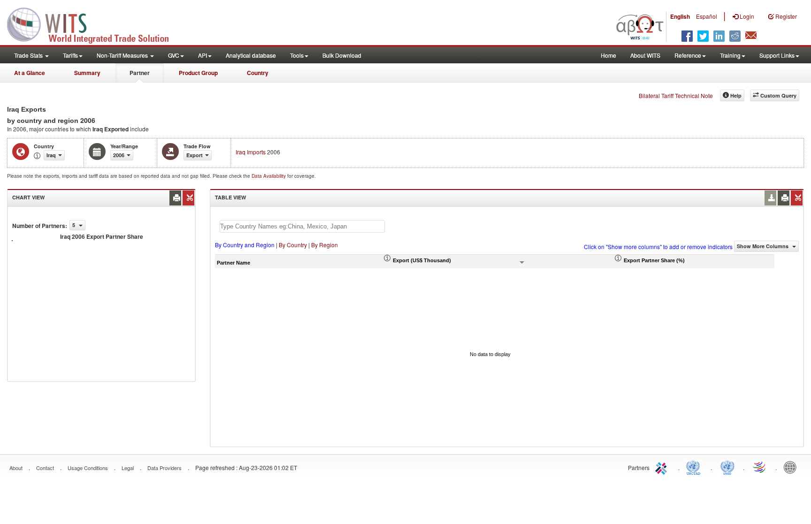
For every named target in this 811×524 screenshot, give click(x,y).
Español (706, 16)
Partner (140, 72)
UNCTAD (695, 466)
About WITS (645, 55)
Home (608, 55)
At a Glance (29, 72)
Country (257, 72)
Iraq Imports (251, 152)
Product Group (198, 72)
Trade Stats (29, 55)
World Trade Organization (759, 466)
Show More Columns (763, 246)
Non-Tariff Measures (123, 55)
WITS (94, 23)
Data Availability (269, 176)
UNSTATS (727, 466)
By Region (324, 245)
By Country (293, 245)
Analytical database (251, 55)
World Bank (792, 466)
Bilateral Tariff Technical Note (676, 95)
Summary (87, 72)
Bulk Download (341, 55)
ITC (662, 466)
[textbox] (302, 226)
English (680, 16)
